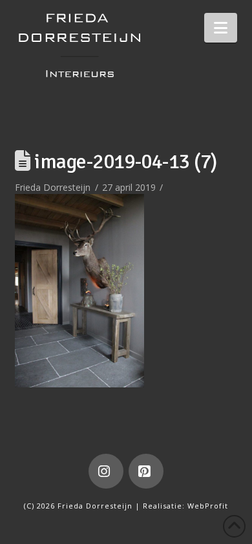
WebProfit (207, 505)
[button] (220, 28)
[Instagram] (106, 471)
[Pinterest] (146, 471)
